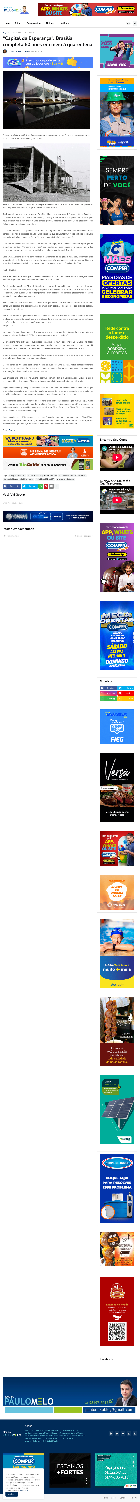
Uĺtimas (50, 23)
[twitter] (117, 1433)
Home (8, 23)
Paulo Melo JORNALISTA (45, 479)
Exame (12, 430)
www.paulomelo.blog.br (65, 479)
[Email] (51, 486)
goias (31, 479)
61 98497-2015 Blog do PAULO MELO (42, 476)
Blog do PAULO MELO (67, 476)
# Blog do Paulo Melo (25, 33)
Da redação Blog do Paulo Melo (15, 479)
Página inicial (8, 33)
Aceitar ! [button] (11, 1494)
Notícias (64, 23)
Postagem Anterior (12, 536)
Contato (123, 1498)
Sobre (17, 23)
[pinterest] (135, 1433)
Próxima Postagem (83, 536)
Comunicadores (34, 23)
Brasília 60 (82, 476)
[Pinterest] (46, 486)
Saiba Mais (24, 1490)
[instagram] (129, 1433)
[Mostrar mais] (56, 486)
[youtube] (123, 1433)
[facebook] (111, 1433)
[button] (128, 23)
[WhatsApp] (40, 486)
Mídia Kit (133, 1498)
